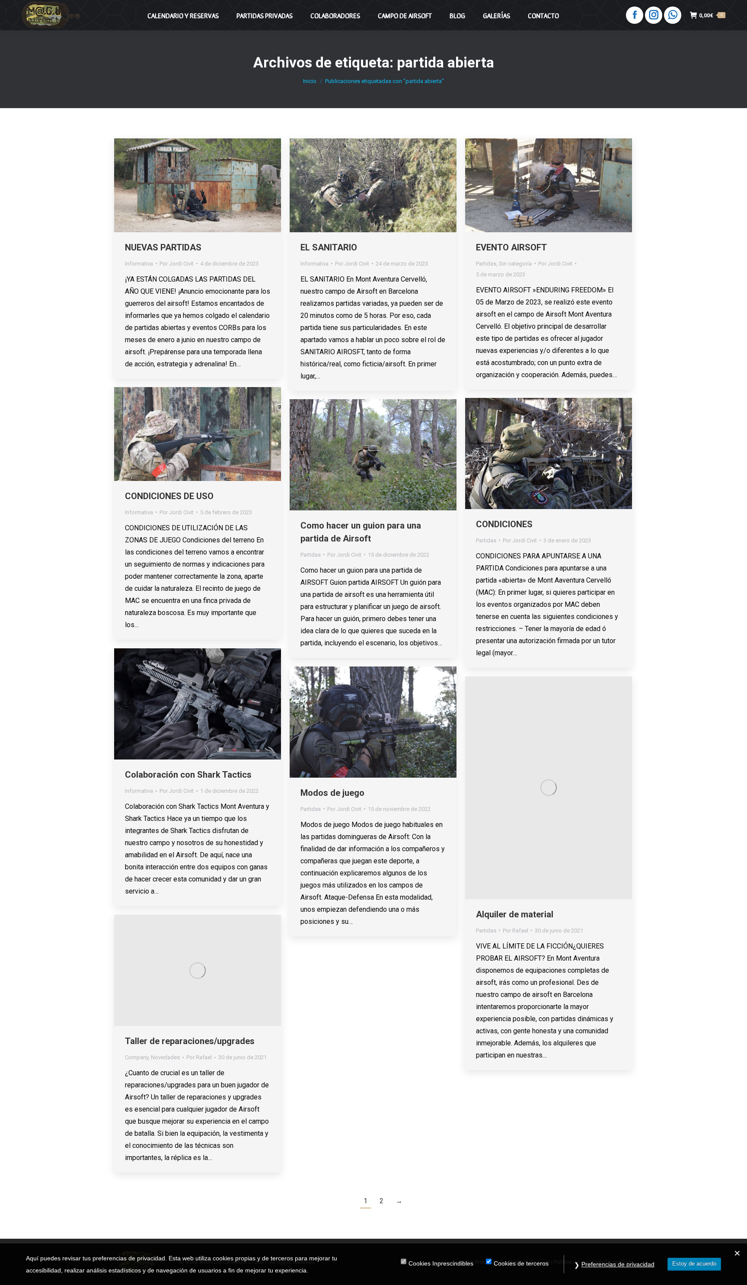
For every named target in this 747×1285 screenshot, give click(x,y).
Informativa (139, 263)
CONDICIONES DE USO (169, 496)
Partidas (486, 263)
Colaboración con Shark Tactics (188, 774)
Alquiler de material (514, 914)
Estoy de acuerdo (694, 1263)
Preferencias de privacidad (617, 1264)
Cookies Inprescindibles (441, 1263)
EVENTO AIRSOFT (511, 247)
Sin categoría (515, 263)
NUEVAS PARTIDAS (163, 247)
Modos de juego (332, 793)
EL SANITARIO (328, 247)
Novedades (165, 1057)
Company (136, 1057)
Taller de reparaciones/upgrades (190, 1041)
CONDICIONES (504, 524)
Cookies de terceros (521, 1263)
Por (177, 263)
